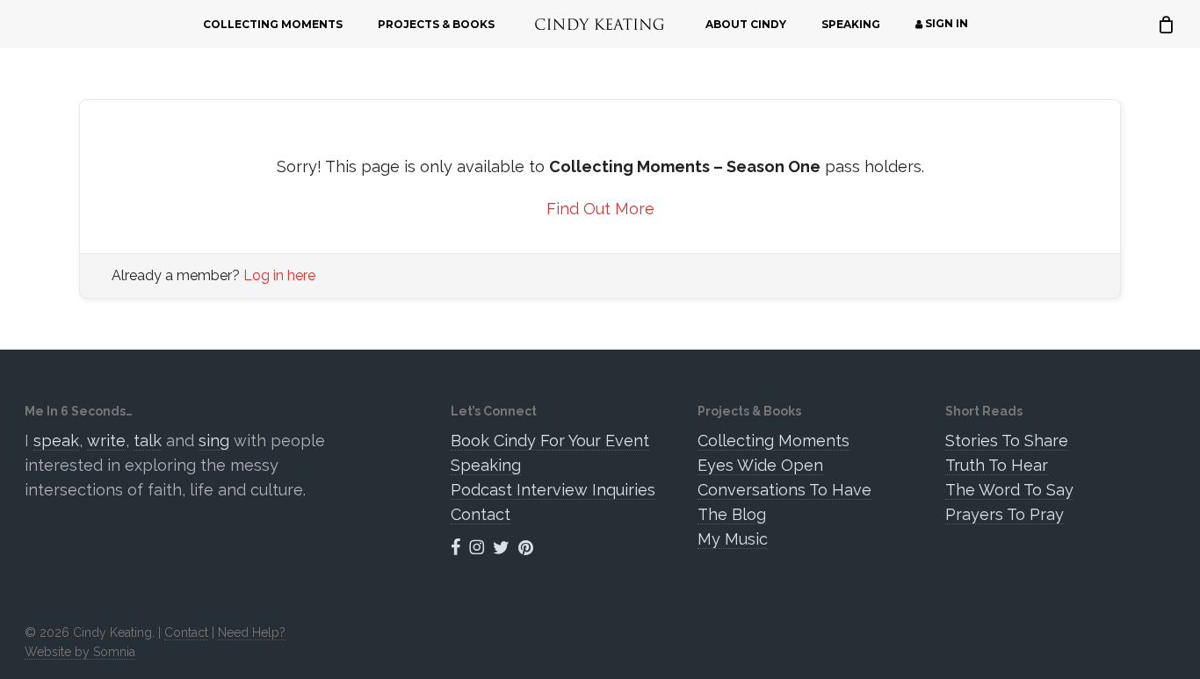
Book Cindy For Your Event (550, 440)
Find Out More (600, 208)
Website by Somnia (80, 652)
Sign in (945, 24)
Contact (480, 514)
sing (214, 440)
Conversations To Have (784, 489)
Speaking (486, 465)
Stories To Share (1006, 440)
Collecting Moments (773, 440)
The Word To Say (1009, 489)
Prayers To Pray (1004, 514)
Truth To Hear (996, 465)
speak (56, 440)
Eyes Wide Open (760, 465)
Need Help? (252, 632)
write (106, 440)
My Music (733, 539)
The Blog (732, 514)
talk (148, 440)
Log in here (279, 275)
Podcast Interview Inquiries (553, 489)
